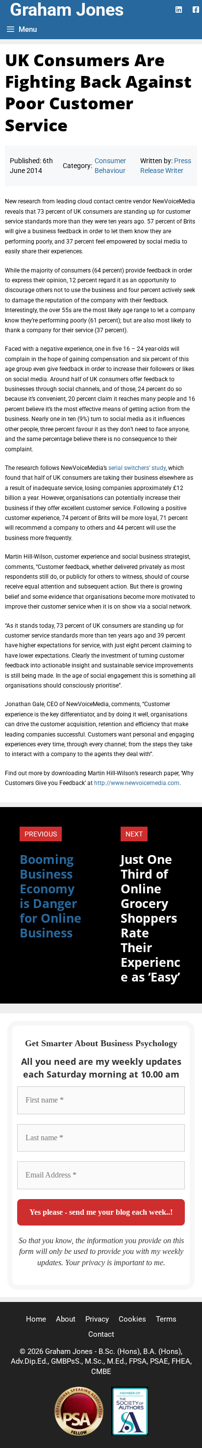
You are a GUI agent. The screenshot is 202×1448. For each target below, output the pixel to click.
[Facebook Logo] (196, 9)
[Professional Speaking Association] (79, 1433)
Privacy (97, 1319)
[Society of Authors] (129, 1433)
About (66, 1319)
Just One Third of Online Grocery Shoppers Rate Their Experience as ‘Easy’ (150, 918)
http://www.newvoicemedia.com (136, 783)
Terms (166, 1319)
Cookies (132, 1319)
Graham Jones (67, 10)
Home (36, 1319)
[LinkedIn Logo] (179, 9)
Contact (101, 1334)
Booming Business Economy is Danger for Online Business (50, 896)
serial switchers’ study (137, 468)
